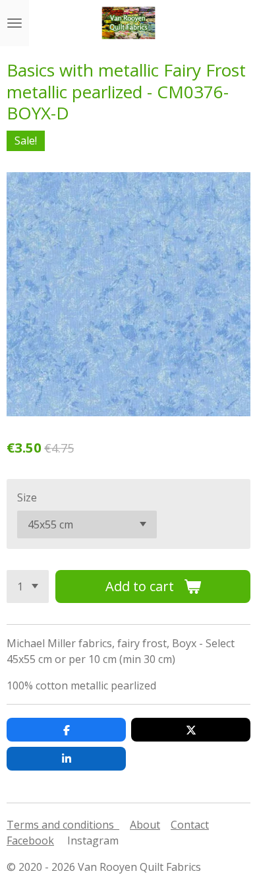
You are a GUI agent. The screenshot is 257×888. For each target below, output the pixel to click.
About (145, 824)
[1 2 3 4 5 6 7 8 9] (28, 586)
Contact (190, 824)
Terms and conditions (63, 824)
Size (27, 497)
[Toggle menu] (14, 23)
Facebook (30, 840)
